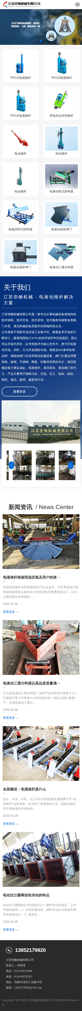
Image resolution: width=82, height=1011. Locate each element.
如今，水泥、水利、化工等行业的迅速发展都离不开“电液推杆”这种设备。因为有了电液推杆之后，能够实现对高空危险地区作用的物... (39, 804)
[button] (38, 41)
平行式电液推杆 (20, 77)
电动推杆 (20, 153)
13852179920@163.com (28, 987)
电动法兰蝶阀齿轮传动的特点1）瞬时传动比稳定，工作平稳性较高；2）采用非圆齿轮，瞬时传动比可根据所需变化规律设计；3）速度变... (39, 909)
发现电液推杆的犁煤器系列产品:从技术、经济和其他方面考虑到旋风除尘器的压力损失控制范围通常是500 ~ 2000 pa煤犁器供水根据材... (40, 592)
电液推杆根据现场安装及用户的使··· (31, 577)
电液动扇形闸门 (61, 229)
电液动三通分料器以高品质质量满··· (31, 683)
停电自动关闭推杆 (61, 115)
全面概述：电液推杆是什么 (24, 789)
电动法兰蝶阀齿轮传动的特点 (26, 895)
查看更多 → (11, 611)
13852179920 (30, 950)
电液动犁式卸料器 (61, 191)
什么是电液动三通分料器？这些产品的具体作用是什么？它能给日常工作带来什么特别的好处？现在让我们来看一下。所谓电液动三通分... (40, 698)
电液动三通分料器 (61, 267)
